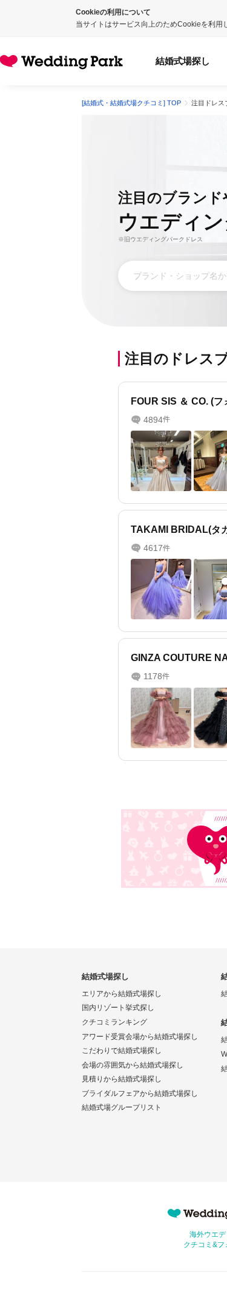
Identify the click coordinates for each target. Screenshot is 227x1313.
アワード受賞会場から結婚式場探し (140, 1036)
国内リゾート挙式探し (118, 1007)
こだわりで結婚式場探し (122, 1050)
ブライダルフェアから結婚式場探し (140, 1093)
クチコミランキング (114, 1022)
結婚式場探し (183, 61)
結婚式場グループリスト (122, 1107)
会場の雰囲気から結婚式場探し (132, 1065)
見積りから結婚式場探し (122, 1079)
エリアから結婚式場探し (122, 993)
